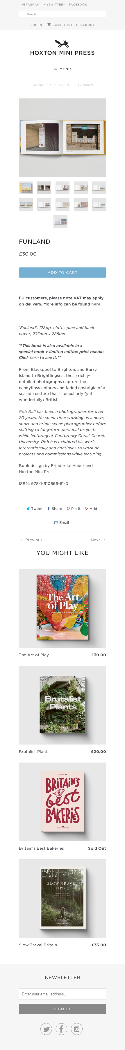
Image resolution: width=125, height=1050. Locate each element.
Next (96, 540)
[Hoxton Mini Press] (62, 49)
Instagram (30, 4)
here (34, 357)
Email (64, 522)
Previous (33, 540)
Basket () (61, 24)
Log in (36, 24)
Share (57, 508)
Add (93, 508)
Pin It (76, 508)
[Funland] (62, 137)
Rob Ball (27, 411)
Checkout (85, 24)
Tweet (37, 508)
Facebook (78, 4)
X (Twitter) (54, 4)
